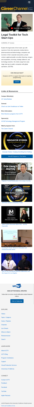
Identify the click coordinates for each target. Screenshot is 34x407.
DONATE (17, 81)
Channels (4, 324)
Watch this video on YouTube (20, 28)
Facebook (4, 387)
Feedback (4, 383)
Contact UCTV (5, 380)
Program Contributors (7, 358)
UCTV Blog (4, 354)
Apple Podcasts (5, 395)
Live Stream (4, 328)
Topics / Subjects (6, 317)
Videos (3, 313)
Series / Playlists (6, 321)
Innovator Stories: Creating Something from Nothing (17, 152)
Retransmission (5, 335)
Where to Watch (5, 332)
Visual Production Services (9, 365)
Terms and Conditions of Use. (8, 405)
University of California (7, 369)
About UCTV (5, 350)
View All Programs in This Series (17, 156)
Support (3, 361)
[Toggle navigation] (29, 2)
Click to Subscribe (17, 301)
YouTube (3, 391)
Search (3, 339)
